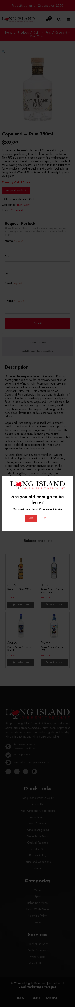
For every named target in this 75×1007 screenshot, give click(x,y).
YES (31, 518)
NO (44, 518)
